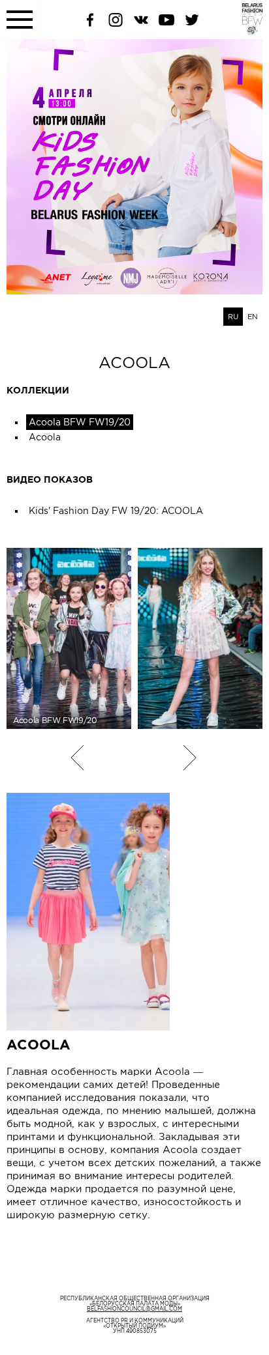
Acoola (45, 437)
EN (252, 317)
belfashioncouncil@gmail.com (134, 1309)
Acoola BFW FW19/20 (80, 422)
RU (233, 317)
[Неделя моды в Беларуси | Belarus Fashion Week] (244, 32)
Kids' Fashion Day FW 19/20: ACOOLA (116, 511)
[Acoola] (134, 912)
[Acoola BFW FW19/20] (200, 639)
